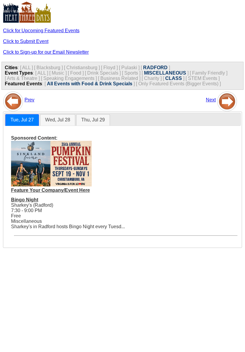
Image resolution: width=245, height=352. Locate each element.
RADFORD (155, 67)
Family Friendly (208, 72)
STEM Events (202, 78)
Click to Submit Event (25, 41)
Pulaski (129, 67)
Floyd (109, 67)
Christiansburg (81, 67)
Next (211, 99)
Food (75, 72)
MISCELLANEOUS (165, 72)
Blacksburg (48, 67)
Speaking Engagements (68, 78)
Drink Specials (102, 72)
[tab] (22, 120)
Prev (29, 99)
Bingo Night (24, 199)
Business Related (119, 78)
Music (58, 72)
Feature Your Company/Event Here (50, 190)
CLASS (173, 78)
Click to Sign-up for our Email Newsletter (46, 52)
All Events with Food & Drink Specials (89, 83)
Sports (131, 72)
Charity (151, 78)
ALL (26, 67)
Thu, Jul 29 (93, 119)
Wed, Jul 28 (57, 119)
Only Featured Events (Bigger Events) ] (179, 83)
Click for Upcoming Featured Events (41, 30)
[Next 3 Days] (227, 99)
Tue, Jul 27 (22, 119)
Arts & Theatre (22, 78)
